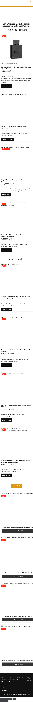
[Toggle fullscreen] (6, 699)
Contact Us (12, 681)
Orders (2, 681)
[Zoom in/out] (2, 699)
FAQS (10, 686)
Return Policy (2, 687)
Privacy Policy (2, 684)
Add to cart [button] (6, 86)
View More (6, 194)
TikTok (18, 683)
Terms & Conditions (4, 690)
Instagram (19, 681)
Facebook (19, 679)
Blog (10, 683)
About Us (3, 679)
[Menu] (2, 3)
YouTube (19, 686)
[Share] (10, 699)
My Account (12, 679)
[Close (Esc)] (14, 699)
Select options (7, 139)
